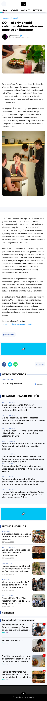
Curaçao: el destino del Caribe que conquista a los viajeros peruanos (16, 536)
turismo (7, 531)
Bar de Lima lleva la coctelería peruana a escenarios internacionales (16, 552)
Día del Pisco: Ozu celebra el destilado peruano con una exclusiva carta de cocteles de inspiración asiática (23, 420)
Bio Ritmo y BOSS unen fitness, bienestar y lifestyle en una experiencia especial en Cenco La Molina (15, 627)
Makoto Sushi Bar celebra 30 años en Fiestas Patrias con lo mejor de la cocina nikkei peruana (23, 446)
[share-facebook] (4, 364)
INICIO (5, 10)
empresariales (10, 563)
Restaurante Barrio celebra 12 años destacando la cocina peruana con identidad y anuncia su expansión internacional (23, 482)
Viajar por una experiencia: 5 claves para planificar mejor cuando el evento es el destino (15, 585)
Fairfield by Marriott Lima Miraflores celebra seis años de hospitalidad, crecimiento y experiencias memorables (16, 674)
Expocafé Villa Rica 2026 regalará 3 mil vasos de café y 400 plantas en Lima (16, 601)
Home (4, 18)
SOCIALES (25, 10)
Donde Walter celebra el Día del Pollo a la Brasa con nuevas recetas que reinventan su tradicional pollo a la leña (23, 459)
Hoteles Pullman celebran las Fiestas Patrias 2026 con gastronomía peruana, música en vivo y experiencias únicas (23, 495)
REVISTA (14, 10)
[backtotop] (23, 694)
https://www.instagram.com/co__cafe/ (17, 324)
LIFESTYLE (37, 10)
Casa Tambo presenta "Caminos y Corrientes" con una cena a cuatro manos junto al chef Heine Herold (22, 407)
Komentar (40, 364)
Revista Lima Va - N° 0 (12, 640)
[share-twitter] (10, 364)
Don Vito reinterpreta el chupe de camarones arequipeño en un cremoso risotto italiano (16, 659)
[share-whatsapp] (15, 364)
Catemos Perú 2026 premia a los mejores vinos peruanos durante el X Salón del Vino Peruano (22, 469)
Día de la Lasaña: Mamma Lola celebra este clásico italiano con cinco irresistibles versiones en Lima (22, 433)
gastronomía (8, 334)
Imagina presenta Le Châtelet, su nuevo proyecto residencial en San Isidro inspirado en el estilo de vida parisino (16, 569)
